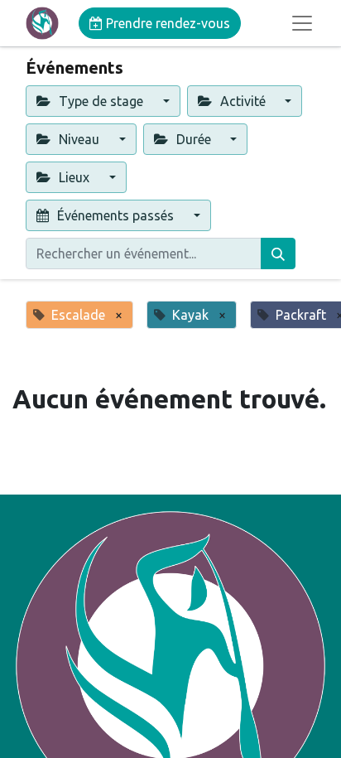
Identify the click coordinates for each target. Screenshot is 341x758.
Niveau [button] (79, 139)
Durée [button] (193, 139)
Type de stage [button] (100, 101)
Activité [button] (243, 101)
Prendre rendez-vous (166, 23)
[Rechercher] (278, 253)
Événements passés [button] (115, 215)
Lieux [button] (74, 177)
